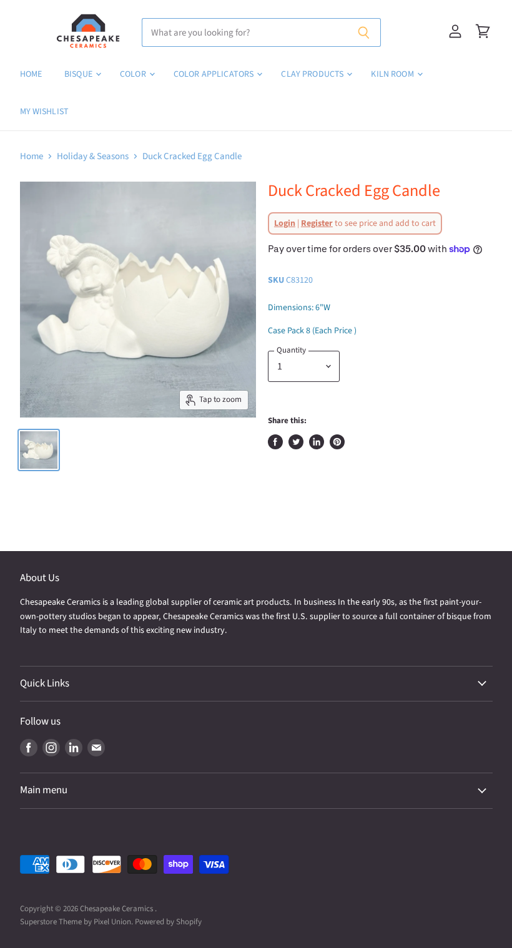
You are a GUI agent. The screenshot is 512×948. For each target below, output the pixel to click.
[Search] (364, 32)
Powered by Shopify (168, 921)
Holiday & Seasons (93, 156)
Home (31, 74)
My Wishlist (44, 111)
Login (284, 223)
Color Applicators (215, 74)
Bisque (79, 74)
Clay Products (313, 74)
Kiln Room (393, 74)
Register (317, 223)
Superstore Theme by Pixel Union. (76, 921)
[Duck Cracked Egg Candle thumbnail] (39, 450)
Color (134, 74)
